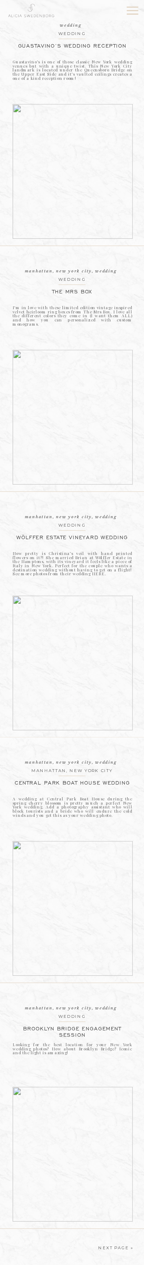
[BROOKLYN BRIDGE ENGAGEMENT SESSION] (73, 1154)
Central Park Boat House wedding (72, 783)
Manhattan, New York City (58, 270)
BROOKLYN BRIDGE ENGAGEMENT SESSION (72, 1032)
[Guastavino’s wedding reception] (73, 171)
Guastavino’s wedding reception (72, 46)
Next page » (115, 1247)
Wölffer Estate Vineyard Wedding (72, 537)
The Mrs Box (72, 292)
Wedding (72, 33)
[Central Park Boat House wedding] (73, 908)
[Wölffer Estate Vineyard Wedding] (73, 663)
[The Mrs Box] (73, 417)
